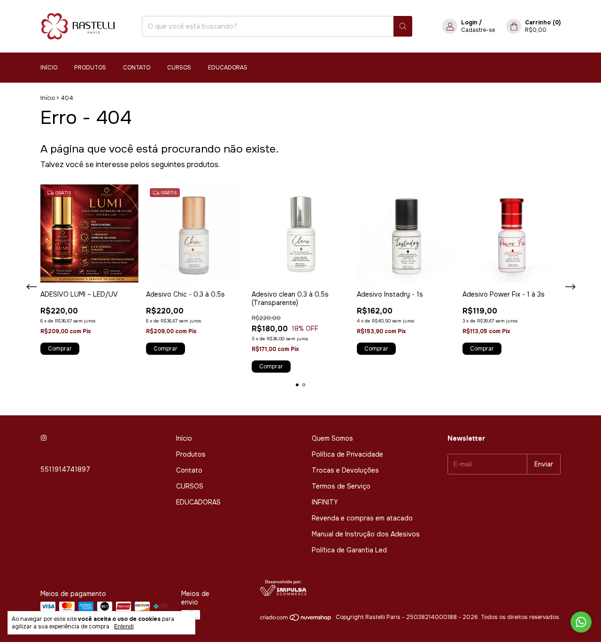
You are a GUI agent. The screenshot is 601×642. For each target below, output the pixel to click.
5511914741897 (65, 469)
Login (469, 22)
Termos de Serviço (341, 486)
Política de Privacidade (347, 454)
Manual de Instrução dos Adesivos (366, 534)
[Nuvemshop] (296, 619)
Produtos (90, 67)
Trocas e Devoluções (345, 470)
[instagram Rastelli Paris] (43, 438)
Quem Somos (332, 438)
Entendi (124, 626)
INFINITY (325, 502)
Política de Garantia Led (349, 550)
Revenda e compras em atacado (362, 518)
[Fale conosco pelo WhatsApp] (581, 622)
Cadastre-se (478, 30)
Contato (136, 67)
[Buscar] (402, 26)
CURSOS (179, 67)
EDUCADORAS (227, 67)
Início (48, 67)
